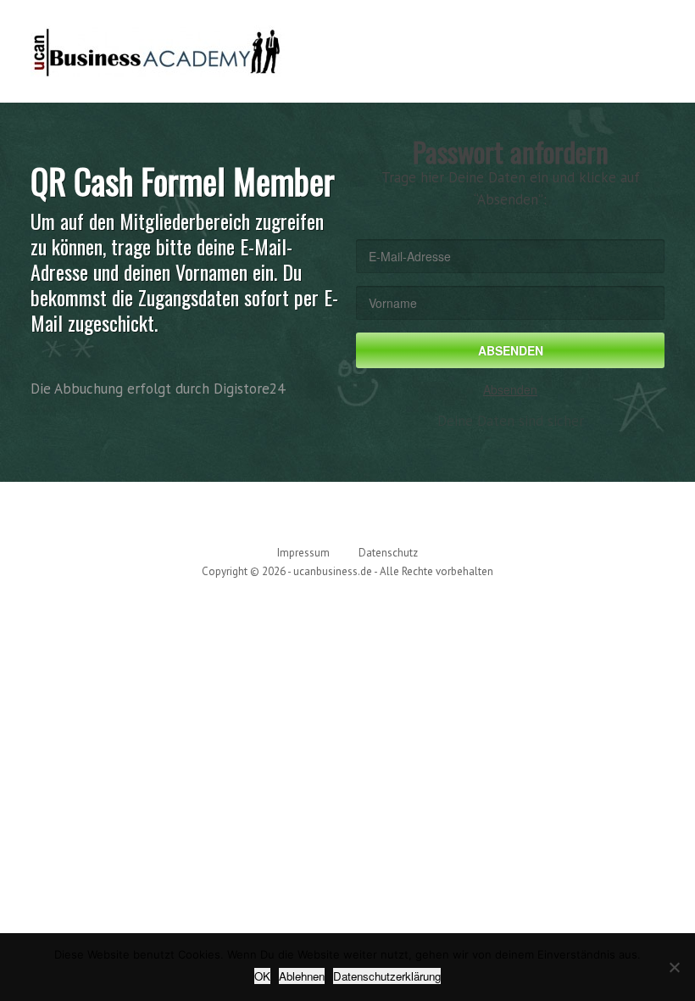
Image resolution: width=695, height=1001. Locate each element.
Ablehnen (302, 976)
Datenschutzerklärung (387, 976)
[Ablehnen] (673, 967)
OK (262, 976)
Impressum (303, 552)
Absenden (510, 389)
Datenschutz (388, 552)
